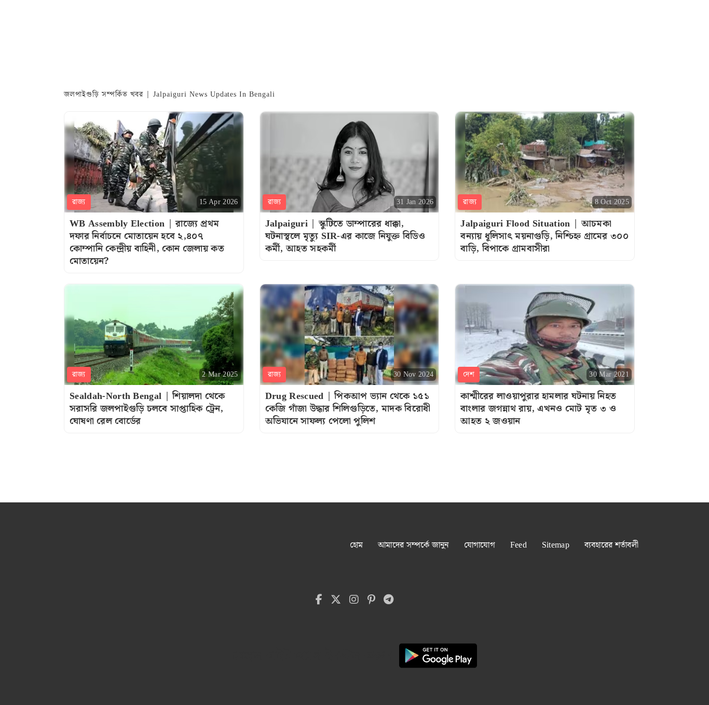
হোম (356, 545)
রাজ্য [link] (79, 202)
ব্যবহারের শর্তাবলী (611, 545)
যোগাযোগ (479, 545)
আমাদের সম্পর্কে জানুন (413, 545)
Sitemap (555, 545)
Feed (518, 545)
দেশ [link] (468, 374)
